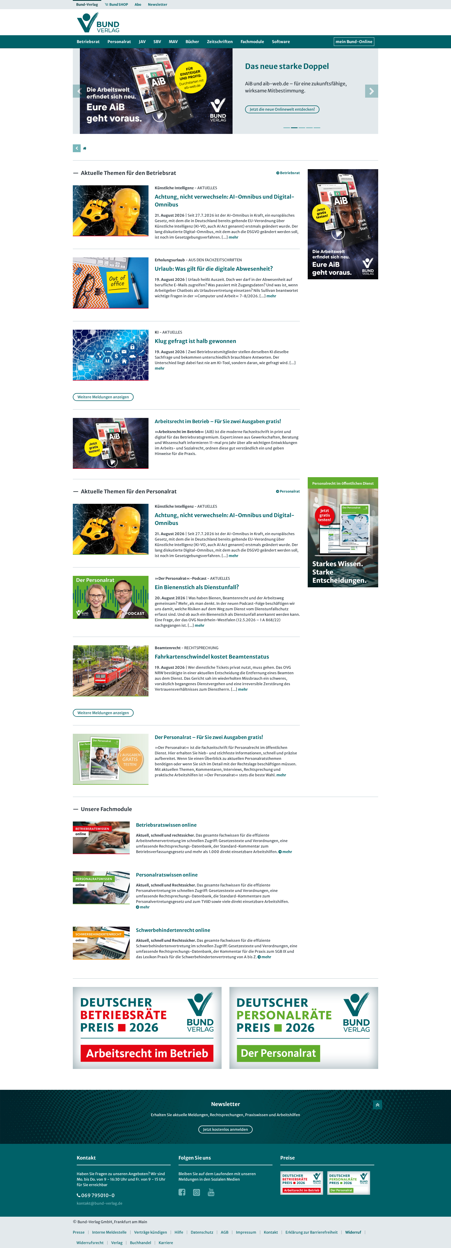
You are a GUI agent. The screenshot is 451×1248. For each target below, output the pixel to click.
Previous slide (79, 91)
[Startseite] (84, 148)
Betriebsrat (290, 173)
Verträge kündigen (150, 1232)
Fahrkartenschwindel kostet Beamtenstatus (212, 656)
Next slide (371, 91)
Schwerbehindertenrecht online (173, 930)
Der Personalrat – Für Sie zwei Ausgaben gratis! (209, 737)
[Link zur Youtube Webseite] (211, 1192)
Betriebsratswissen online (166, 825)
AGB (224, 1232)
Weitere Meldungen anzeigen (103, 397)
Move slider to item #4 (309, 127)
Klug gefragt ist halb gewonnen (195, 341)
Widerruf (353, 1232)
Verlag (116, 1242)
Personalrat (290, 491)
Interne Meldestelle (109, 1232)
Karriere (166, 1242)
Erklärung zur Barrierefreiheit (312, 1232)
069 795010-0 (98, 1195)
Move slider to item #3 (302, 127)
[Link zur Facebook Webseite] (182, 1192)
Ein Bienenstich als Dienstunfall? (197, 587)
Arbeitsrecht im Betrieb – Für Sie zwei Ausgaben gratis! (218, 421)
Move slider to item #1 (286, 127)
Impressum (246, 1232)
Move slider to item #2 (294, 127)
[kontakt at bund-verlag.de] (99, 1203)
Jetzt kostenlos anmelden (225, 1129)
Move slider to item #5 (317, 127)
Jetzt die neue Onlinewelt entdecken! (275, 109)
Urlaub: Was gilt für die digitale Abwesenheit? (214, 268)
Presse (79, 1232)
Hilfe (179, 1232)
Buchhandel (140, 1242)
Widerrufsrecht (90, 1242)
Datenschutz (202, 1232)
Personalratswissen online (167, 875)
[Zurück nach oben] (377, 1104)
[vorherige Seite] (77, 148)
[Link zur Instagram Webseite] (196, 1192)
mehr (281, 775)
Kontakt (271, 1232)
